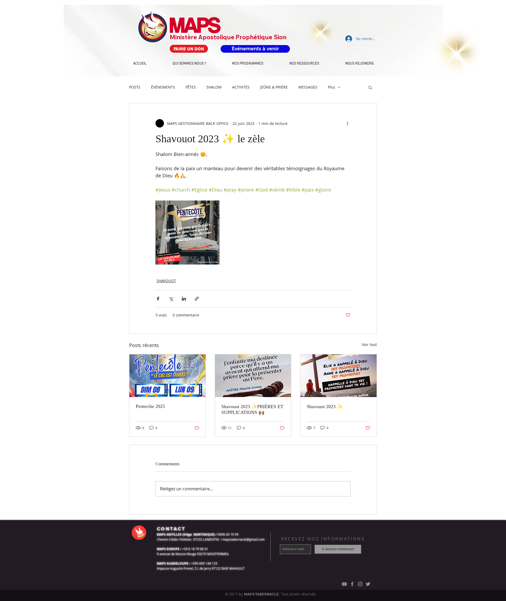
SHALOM (214, 87)
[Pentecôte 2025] (167, 375)
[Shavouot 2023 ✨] (338, 375)
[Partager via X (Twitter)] (170, 298)
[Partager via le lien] (196, 298)
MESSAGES (307, 87)
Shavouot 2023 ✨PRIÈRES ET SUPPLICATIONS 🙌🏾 (252, 409)
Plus (331, 87)
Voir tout (369, 344)
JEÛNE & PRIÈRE (274, 87)
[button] (370, 87)
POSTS (134, 87)
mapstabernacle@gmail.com (243, 539)
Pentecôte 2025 (150, 406)
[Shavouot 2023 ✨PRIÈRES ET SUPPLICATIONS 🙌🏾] (253, 375)
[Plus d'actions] (347, 123)
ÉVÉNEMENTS (163, 87)
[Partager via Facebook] (157, 298)
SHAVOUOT (166, 280)
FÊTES (191, 87)
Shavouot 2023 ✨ (325, 406)
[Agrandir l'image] (187, 233)
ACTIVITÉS (241, 87)
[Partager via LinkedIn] (183, 298)
